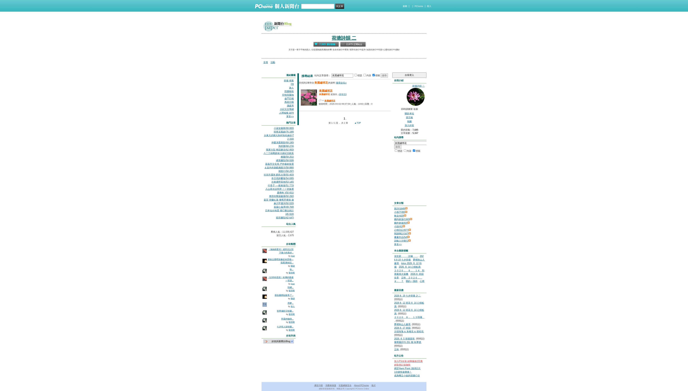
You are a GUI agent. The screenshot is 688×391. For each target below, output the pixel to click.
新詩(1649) (399, 208)
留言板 (409, 117)
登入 (429, 6)
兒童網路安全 (345, 385)
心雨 (422, 281)
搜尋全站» (341, 82)
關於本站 (409, 113)
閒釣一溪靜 (411, 281)
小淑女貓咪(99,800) (284, 128)
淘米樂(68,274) (286, 146)
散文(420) (399, 215)
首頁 (265, 62)
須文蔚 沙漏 (405, 256)
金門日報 (289, 98)
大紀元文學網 (287, 109)
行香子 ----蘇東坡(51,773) (281, 185)
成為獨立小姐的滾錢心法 (407, 375)
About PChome (361, 385)
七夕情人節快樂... (285, 327)
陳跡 (293, 266)
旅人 (291, 87)
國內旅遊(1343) (402, 219)
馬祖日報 (289, 102)
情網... (290, 287)
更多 (398, 244)
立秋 (396, 349)
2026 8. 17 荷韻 (402, 328)
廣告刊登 (318, 385)
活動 (273, 62)
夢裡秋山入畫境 (402, 324)
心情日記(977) (401, 230)
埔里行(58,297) (286, 171)
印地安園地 (288, 95)
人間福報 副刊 (286, 112)
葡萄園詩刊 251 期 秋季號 (407, 342)
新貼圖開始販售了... (284, 295)
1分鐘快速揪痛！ (403, 372)
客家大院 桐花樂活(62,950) (280, 149)
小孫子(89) (399, 212)
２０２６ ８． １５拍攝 (409, 317)
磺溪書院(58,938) (285, 160)
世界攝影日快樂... (285, 311)
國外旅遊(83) (400, 223)
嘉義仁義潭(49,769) (284, 207)
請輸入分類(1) (401, 240)
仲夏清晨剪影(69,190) (282, 142)
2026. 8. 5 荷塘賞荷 (404, 338)
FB (292, 84)
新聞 (405, 6)
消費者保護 (330, 385)
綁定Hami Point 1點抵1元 (407, 368)
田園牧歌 (289, 91)
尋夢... (290, 303)
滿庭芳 (290, 105)
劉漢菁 (292, 273)
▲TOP (357, 123)
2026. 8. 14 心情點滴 (410, 267)
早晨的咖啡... (287, 319)
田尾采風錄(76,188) (284, 131)
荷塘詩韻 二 (344, 38)
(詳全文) (343, 94)
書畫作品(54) (400, 237)
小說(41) (398, 226)
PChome (419, 6)
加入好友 (409, 125)
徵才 (373, 385)
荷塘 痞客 (289, 80)
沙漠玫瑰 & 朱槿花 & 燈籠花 (409, 331)
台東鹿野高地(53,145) (282, 182)
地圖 (409, 121)
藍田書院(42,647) (285, 217)
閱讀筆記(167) (401, 233)
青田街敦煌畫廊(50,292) (281, 196)
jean (293, 256)
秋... (291, 269)
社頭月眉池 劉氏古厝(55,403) (279, 174)
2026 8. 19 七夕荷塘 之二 (407, 295)
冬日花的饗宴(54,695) (282, 178)
